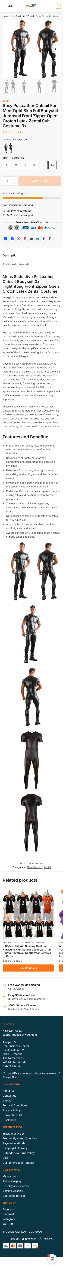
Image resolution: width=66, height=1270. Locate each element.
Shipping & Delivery (15, 1148)
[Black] (8, 148)
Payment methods (14, 1143)
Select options (28, 967)
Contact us (9, 1095)
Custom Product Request (18, 1162)
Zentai (30, 16)
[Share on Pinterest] (25, 239)
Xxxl (52, 165)
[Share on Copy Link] (50, 239)
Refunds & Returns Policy (19, 1153)
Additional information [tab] (17, 264)
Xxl (43, 165)
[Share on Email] (31, 239)
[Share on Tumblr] (44, 239)
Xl (34, 165)
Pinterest (8, 1214)
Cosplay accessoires (16, 1186)
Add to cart (39, 181)
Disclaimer (9, 1120)
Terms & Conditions (15, 1105)
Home (6, 16)
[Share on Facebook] (12, 239)
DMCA (7, 1100)
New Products (18, 16)
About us (8, 1091)
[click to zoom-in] (32, 49)
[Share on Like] (6, 239)
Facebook (9, 1209)
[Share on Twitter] (18, 239)
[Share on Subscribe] (37, 239)
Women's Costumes (32, 942)
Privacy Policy (11, 1110)
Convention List (12, 1115)
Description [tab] (10, 255)
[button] (14, 179)
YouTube (8, 1223)
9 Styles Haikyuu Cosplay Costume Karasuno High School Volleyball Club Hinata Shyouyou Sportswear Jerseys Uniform (27, 951)
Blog (5, 1157)
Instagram (9, 1219)
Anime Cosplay (12, 1181)
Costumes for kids (14, 1195)
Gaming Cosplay (13, 1190)
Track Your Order (13, 1133)
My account (10, 1176)
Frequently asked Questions (20, 1138)
